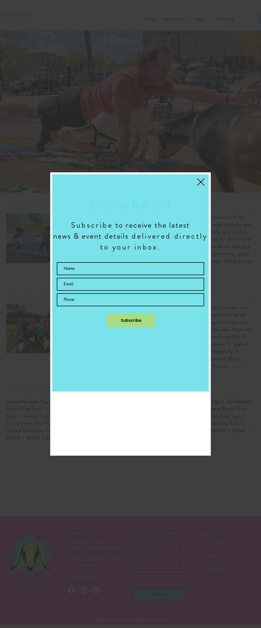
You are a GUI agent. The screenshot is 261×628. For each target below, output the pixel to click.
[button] (201, 182)
